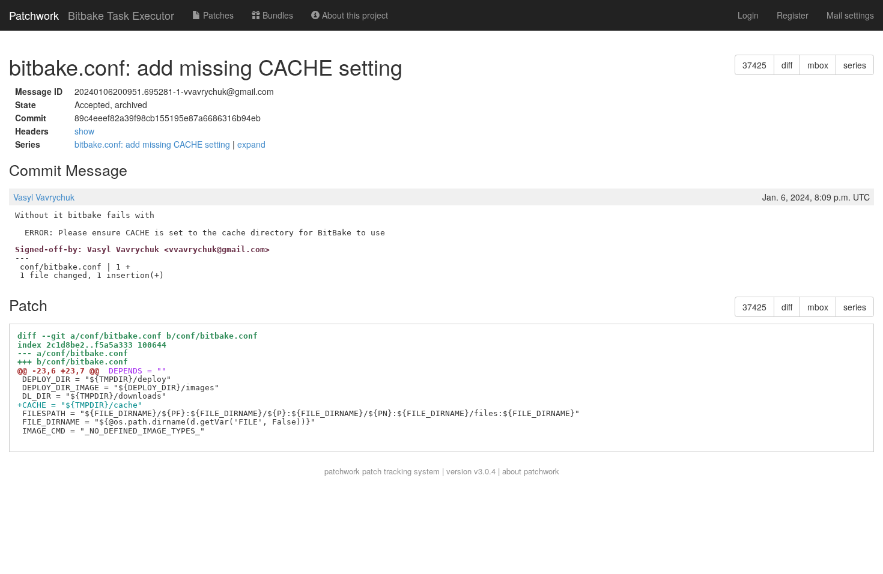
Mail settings (850, 15)
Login (748, 15)
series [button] (854, 65)
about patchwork (530, 471)
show (84, 131)
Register (793, 15)
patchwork (342, 471)
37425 (754, 65)
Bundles (276, 15)
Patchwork (34, 15)
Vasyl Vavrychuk (43, 197)
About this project (354, 15)
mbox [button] (817, 65)
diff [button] (786, 65)
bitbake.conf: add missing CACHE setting (153, 144)
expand (251, 144)
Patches (217, 15)
